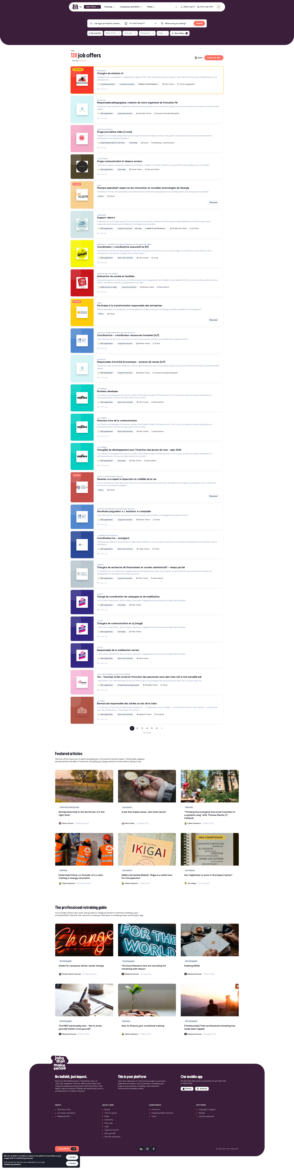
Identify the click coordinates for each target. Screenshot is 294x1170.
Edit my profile (110, 1133)
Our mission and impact (66, 1113)
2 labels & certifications (155, 228)
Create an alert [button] (214, 57)
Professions (145, 33)
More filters (181, 33)
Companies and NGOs (130, 7)
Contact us (156, 1109)
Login (107, 1126)
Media (150, 7)
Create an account (112, 1130)
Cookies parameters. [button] (12, 1164)
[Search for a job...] (176, 6)
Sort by (79, 61)
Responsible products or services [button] (111, 143)
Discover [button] (213, 202)
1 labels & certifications (148, 84)
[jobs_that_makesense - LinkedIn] (141, 1148)
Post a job (109, 1123)
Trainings (108, 7)
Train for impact (111, 1113)
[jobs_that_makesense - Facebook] (153, 1148)
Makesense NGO (63, 1116)
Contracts (128, 33)
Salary (160, 33)
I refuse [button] (72, 1163)
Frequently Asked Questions (162, 1113)
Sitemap (202, 1113)
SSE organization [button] (105, 113)
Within (111, 33)
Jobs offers (91, 7)
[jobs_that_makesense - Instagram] (147, 1148)
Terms (154, 1116)
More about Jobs (64, 1109)
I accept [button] (72, 1157)
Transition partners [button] (106, 84)
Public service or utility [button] (107, 287)
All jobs (107, 1109)
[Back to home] (60, 1064)
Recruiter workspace (112, 1137)
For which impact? (137, 23)
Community (109, 1120)
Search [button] (199, 23)
